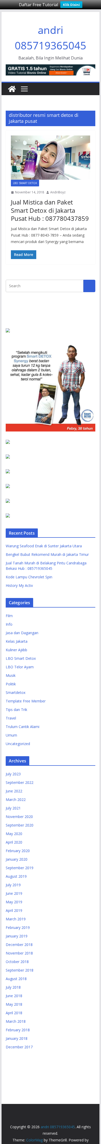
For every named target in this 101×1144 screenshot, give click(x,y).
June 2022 (14, 791)
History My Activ (19, 585)
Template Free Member (26, 701)
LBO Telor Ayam (20, 666)
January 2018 (16, 1038)
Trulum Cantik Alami (22, 726)
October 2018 (17, 961)
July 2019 (13, 884)
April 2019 (14, 910)
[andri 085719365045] (12, 89)
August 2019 (16, 876)
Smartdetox (15, 692)
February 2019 (18, 927)
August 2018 (16, 978)
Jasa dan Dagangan (22, 632)
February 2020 (18, 850)
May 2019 (14, 901)
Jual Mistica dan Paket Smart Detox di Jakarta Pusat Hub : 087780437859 (50, 210)
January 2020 (16, 859)
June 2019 (14, 893)
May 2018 (14, 1004)
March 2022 (16, 799)
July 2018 (13, 987)
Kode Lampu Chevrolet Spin (29, 576)
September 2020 (19, 825)
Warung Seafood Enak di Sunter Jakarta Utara (44, 545)
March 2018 (16, 1021)
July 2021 (13, 808)
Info (9, 624)
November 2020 (19, 816)
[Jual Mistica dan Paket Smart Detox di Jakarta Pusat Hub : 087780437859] (50, 157)
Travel (11, 718)
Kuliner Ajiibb (16, 649)
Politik (11, 683)
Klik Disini (71, 4)
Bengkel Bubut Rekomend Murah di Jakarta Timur (47, 554)
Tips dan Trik (16, 709)
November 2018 (19, 953)
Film (9, 615)
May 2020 (14, 833)
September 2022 (19, 782)
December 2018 (19, 944)
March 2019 (16, 918)
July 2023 (13, 773)
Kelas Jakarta (16, 641)
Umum (11, 735)
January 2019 (16, 936)
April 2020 (14, 842)
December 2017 (19, 1046)
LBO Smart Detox (25, 183)
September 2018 (19, 970)
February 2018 (18, 1029)
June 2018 (14, 995)
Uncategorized (18, 743)
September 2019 (19, 867)
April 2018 (14, 1012)
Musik (11, 675)
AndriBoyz (58, 192)
